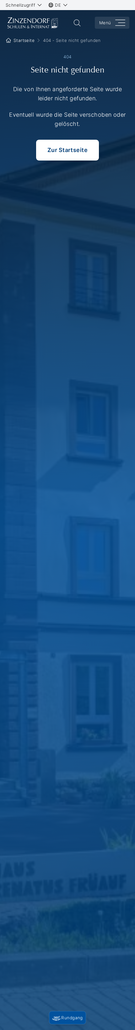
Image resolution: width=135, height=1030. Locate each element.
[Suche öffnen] (77, 23)
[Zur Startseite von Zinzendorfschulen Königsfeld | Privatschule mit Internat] (32, 23)
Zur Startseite (67, 150)
